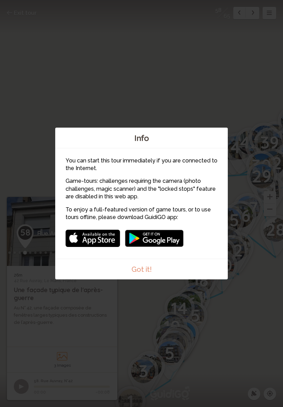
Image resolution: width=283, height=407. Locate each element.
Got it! (141, 269)
